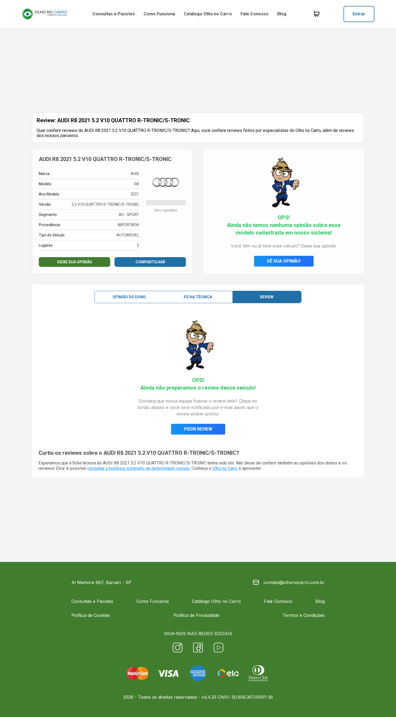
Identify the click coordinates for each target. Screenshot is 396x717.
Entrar (359, 13)
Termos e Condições (304, 615)
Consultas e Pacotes (113, 13)
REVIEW (266, 297)
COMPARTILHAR (150, 262)
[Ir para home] (44, 14)
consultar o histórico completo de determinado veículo (138, 468)
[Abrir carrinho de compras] (316, 14)
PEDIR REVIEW (198, 429)
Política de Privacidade (196, 615)
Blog (281, 13)
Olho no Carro (225, 468)
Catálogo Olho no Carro (208, 13)
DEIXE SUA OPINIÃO (74, 262)
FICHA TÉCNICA (198, 297)
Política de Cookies (90, 615)
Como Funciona (159, 13)
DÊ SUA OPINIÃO (284, 261)
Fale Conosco (255, 13)
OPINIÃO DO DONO (129, 297)
